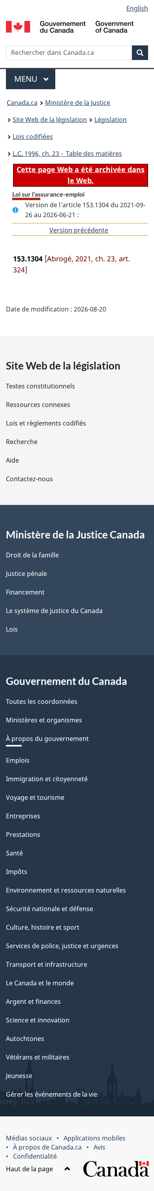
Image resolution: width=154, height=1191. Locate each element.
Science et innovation (37, 1020)
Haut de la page (30, 1169)
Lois (12, 629)
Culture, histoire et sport (42, 927)
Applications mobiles (95, 1138)
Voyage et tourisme (35, 797)
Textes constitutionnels (40, 386)
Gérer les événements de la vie (51, 1094)
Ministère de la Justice (77, 102)
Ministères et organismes (44, 720)
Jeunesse (19, 1075)
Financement (25, 592)
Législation (110, 119)
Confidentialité (35, 1156)
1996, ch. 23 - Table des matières (67, 153)
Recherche (22, 441)
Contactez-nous (29, 479)
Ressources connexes (38, 404)
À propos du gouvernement (47, 738)
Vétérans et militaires (37, 1057)
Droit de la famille (32, 555)
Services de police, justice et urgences (62, 946)
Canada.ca (22, 102)
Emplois (18, 760)
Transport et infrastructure (46, 964)
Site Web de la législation (50, 119)
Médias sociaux (29, 1138)
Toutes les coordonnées (41, 701)
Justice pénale (26, 573)
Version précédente (78, 230)
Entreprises (23, 816)
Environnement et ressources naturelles (66, 890)
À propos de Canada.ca (47, 1147)
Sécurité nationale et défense (49, 908)
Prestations (23, 834)
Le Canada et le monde (40, 983)
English (137, 8)
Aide (12, 460)
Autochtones (25, 1038)
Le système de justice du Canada (54, 610)
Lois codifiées (33, 136)
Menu (34, 78)
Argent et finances (33, 1001)
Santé (14, 853)
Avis (99, 1147)
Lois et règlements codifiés (46, 423)
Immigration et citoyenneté (47, 779)
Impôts (16, 871)
